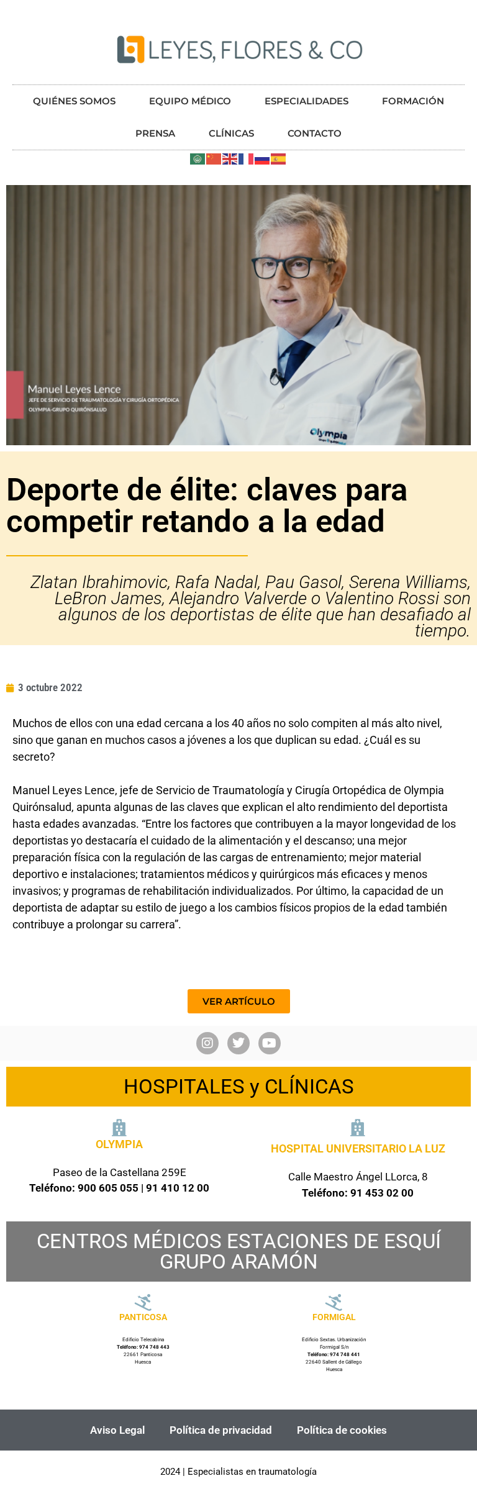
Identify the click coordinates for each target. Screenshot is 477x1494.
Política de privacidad (221, 1430)
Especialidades (306, 101)
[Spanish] (279, 158)
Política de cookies (342, 1430)
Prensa (155, 133)
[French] (246, 158)
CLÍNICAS (231, 133)
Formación (413, 101)
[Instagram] (207, 1043)
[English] (230, 158)
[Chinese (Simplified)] (214, 158)
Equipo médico (190, 101)
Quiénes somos (74, 101)
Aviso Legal (117, 1430)
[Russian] (263, 158)
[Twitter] (238, 1043)
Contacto (315, 133)
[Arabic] (198, 158)
